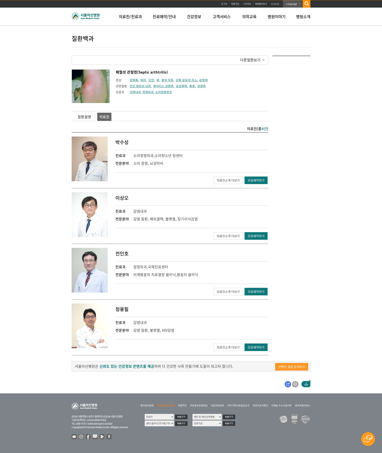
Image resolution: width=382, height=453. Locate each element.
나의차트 (247, 4)
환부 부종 (167, 80)
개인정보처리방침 (165, 405)
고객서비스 (222, 16)
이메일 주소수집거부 (281, 405)
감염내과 (135, 92)
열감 (143, 80)
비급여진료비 (217, 405)
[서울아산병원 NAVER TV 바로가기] (102, 437)
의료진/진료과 (130, 16)
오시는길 (275, 4)
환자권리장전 (147, 405)
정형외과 (148, 92)
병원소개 (303, 16)
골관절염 (181, 86)
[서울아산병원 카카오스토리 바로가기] (109, 437)
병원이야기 (277, 16)
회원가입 (235, 4)
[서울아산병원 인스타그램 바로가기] (81, 437)
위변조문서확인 (260, 405)
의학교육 (249, 16)
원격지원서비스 (302, 405)
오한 (151, 80)
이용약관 (182, 405)
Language (291, 4)
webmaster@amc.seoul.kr (99, 423)
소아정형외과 (163, 92)
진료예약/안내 (164, 16)
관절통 (134, 80)
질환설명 (84, 116)
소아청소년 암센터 (169, 155)
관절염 (203, 80)
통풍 (192, 86)
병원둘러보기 (261, 4)
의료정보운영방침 (199, 405)
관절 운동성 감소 (186, 80)
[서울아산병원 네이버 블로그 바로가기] (95, 437)
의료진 (104, 116)
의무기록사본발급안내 (238, 405)
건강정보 (194, 16)
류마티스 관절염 (163, 86)
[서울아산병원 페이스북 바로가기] (88, 437)
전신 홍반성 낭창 (140, 86)
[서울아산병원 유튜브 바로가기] (74, 437)
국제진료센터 (158, 267)
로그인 (224, 4)
